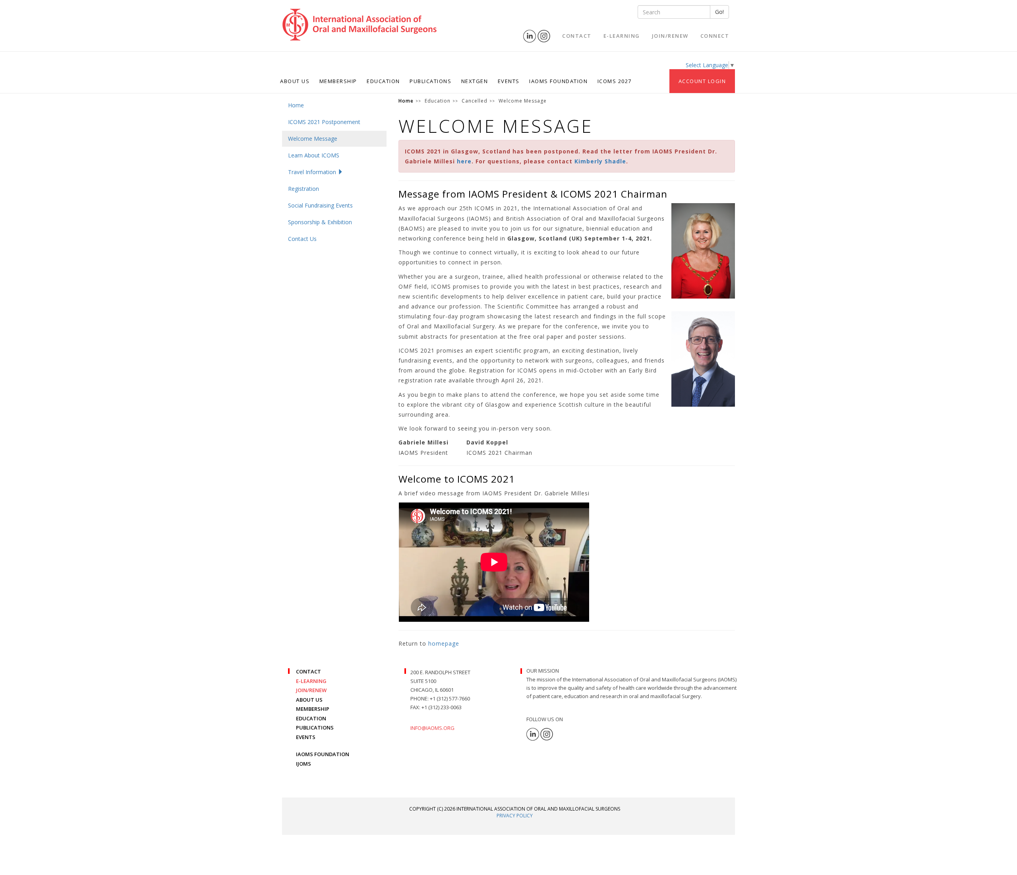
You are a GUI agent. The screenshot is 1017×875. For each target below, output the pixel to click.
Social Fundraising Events (320, 205)
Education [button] (383, 81)
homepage (443, 643)
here (464, 161)
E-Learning (621, 35)
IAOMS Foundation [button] (558, 81)
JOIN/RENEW (311, 690)
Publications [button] (430, 81)
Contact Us (302, 239)
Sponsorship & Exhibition (320, 222)
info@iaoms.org (432, 727)
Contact (577, 35)
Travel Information (313, 172)
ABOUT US (309, 699)
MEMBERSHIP (312, 708)
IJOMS (303, 763)
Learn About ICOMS (313, 155)
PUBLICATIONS (315, 727)
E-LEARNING (311, 681)
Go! (719, 12)
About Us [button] (294, 81)
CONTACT (308, 671)
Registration (303, 188)
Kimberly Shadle (600, 161)
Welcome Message (312, 138)
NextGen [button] (474, 81)
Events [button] (509, 81)
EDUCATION (311, 718)
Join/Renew (670, 35)
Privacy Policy (515, 815)
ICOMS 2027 (614, 81)
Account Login (702, 81)
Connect (714, 35)
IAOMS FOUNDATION (322, 754)
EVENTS (305, 737)
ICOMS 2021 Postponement (324, 122)
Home (296, 105)
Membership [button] (338, 81)
